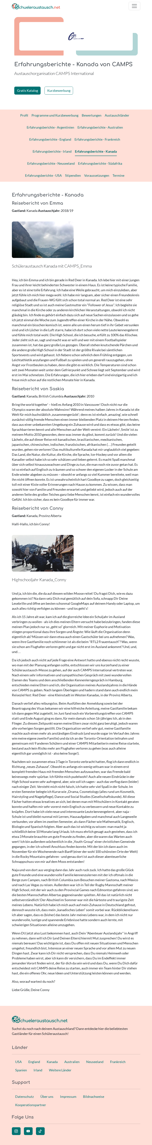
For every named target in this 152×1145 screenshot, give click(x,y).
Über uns (46, 1096)
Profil (24, 115)
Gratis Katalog (27, 90)
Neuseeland (94, 1062)
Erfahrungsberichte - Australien (100, 127)
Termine (118, 175)
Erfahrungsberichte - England (50, 139)
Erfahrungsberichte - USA (43, 175)
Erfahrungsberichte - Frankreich (97, 139)
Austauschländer (117, 115)
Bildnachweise (93, 1096)
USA (18, 1062)
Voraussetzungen (96, 175)
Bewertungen (91, 115)
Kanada (52, 1062)
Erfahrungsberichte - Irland (52, 151)
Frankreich (117, 1062)
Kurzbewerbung (58, 90)
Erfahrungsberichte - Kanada (96, 151)
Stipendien (73, 175)
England (34, 1062)
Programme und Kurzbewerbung (55, 115)
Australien (72, 1062)
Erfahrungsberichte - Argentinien (50, 127)
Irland (38, 1070)
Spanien (21, 1070)
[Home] (36, 6)
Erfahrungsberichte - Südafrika (100, 163)
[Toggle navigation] (134, 6)
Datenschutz (24, 1096)
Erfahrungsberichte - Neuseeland (51, 163)
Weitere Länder (60, 1070)
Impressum (68, 1096)
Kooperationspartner (30, 1105)
